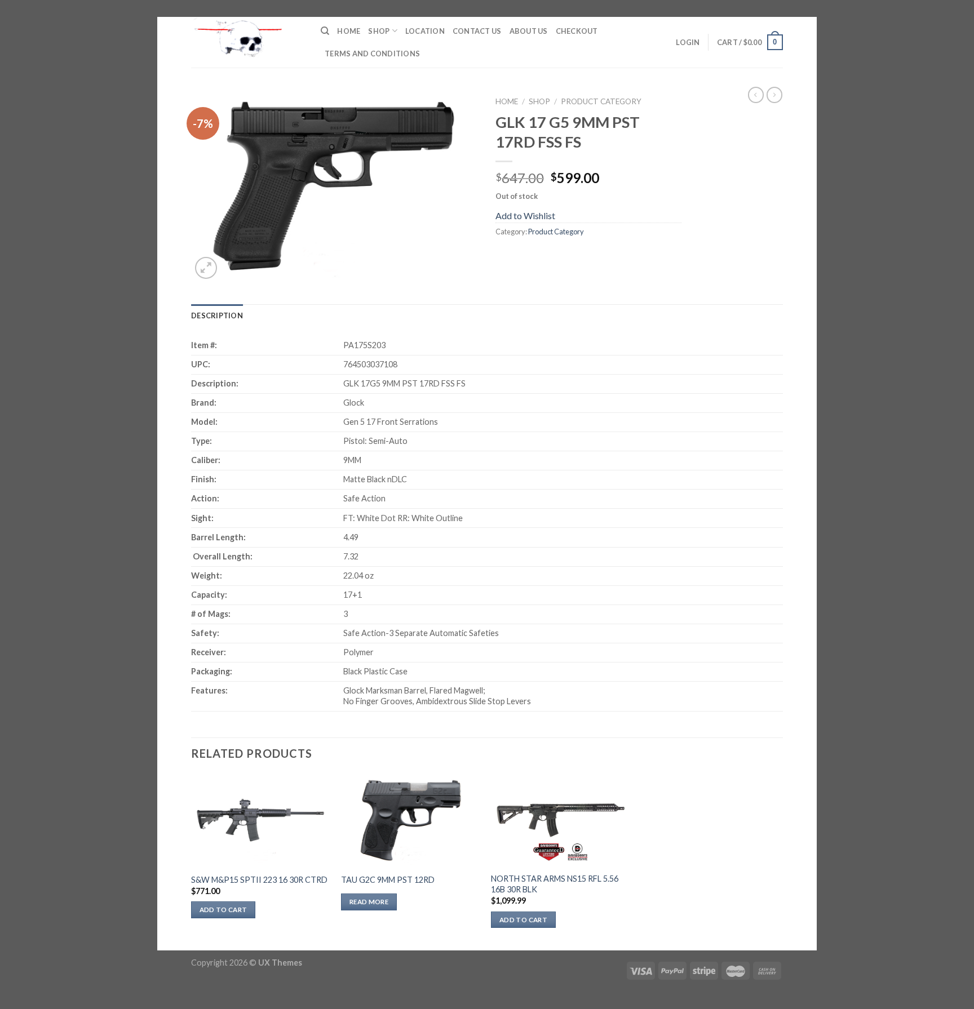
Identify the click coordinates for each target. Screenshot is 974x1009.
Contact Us (477, 30)
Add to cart (223, 909)
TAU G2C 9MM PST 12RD (388, 879)
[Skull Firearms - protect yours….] (247, 42)
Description (217, 315)
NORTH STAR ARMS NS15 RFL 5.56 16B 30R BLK (554, 884)
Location (425, 30)
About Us (529, 30)
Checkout (577, 30)
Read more (368, 901)
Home (348, 30)
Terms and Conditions (372, 53)
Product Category (601, 101)
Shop (378, 30)
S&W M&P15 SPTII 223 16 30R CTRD (259, 879)
